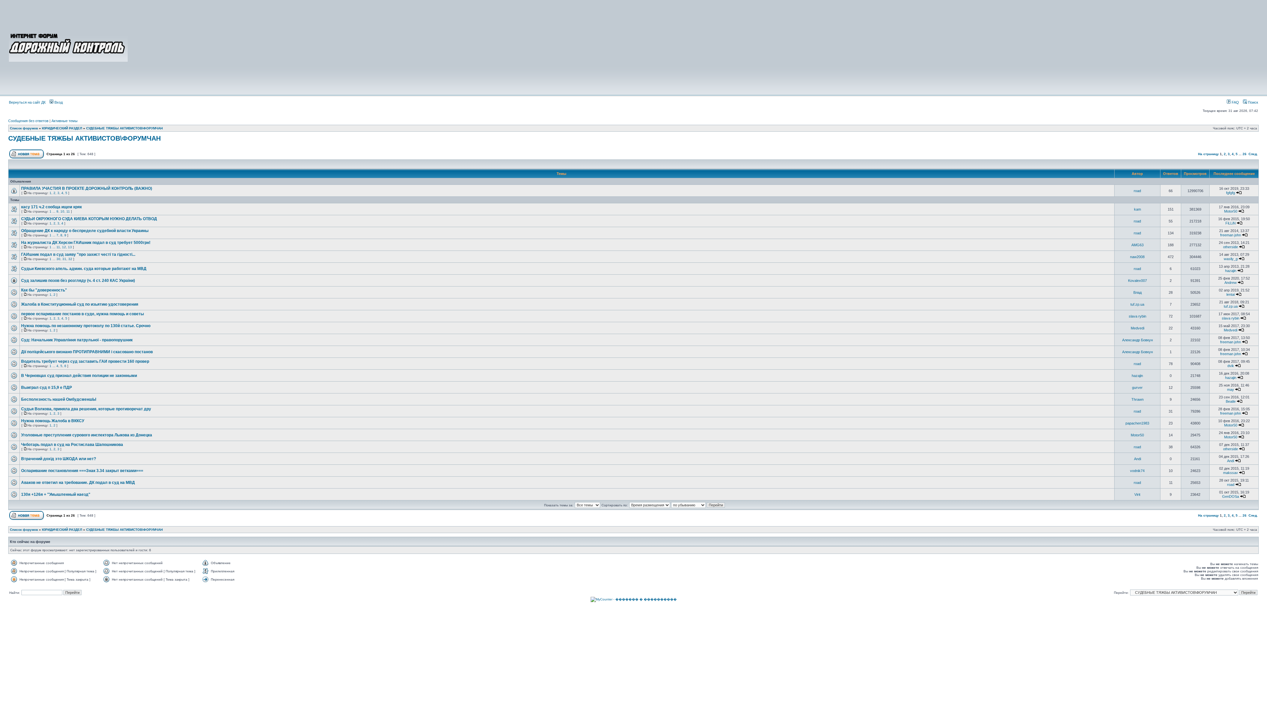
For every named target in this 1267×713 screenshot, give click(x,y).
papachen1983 (1137, 423)
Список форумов (24, 128)
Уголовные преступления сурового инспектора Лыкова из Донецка (86, 435)
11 (68, 211)
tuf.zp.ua (1137, 304)
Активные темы (64, 121)
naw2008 (1137, 257)
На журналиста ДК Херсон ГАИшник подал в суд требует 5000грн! (85, 242)
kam (1137, 209)
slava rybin (1137, 316)
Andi (1137, 459)
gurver (1137, 388)
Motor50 (1230, 211)
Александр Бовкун (1137, 340)
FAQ (1235, 102)
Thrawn (1137, 399)
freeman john (1230, 235)
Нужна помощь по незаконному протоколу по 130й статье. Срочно (85, 325)
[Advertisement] (694, 47)
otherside (1230, 247)
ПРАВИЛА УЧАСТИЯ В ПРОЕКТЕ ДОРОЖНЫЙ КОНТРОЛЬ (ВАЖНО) (86, 188)
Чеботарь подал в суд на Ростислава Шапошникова (72, 444)
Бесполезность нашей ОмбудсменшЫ (58, 399)
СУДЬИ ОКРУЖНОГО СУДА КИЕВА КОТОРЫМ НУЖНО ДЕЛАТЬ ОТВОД (89, 219)
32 (70, 259)
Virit (1137, 494)
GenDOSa (1230, 496)
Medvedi (1137, 328)
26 (1245, 154)
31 (64, 259)
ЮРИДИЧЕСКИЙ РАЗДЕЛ (62, 128)
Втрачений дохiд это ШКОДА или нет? (58, 459)
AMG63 (1137, 245)
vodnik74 (1137, 471)
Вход (58, 102)
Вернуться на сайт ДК (27, 102)
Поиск (1252, 102)
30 (58, 259)
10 (62, 211)
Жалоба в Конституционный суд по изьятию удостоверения (79, 304)
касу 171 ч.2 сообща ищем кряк (51, 207)
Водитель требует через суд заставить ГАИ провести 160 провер (85, 361)
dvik (1230, 366)
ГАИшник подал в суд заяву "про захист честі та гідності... (78, 254)
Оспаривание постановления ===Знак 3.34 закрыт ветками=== (82, 470)
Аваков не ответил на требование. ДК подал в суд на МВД (78, 482)
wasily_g (1231, 259)
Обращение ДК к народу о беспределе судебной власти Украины (84, 230)
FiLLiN (1230, 223)
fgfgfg (1230, 193)
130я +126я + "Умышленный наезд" (55, 494)
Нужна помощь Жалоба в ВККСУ (52, 421)
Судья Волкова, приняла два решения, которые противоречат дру (86, 409)
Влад (1137, 292)
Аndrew (1230, 283)
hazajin (1230, 271)
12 (64, 247)
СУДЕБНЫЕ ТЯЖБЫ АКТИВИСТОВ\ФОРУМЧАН (124, 128)
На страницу (1208, 154)
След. (1253, 154)
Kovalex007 (1137, 281)
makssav (1230, 473)
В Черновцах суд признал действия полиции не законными (79, 375)
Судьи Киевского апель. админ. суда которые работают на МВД (83, 268)
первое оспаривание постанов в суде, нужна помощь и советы (82, 314)
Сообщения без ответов (28, 121)
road (1137, 191)
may (1230, 389)
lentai (1230, 294)
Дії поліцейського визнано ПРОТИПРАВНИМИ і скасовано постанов (87, 352)
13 (70, 247)
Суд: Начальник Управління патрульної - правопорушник (77, 340)
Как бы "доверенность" (44, 290)
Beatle (1231, 401)
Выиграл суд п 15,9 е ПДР (46, 387)
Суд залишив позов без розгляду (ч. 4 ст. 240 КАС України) (78, 280)
